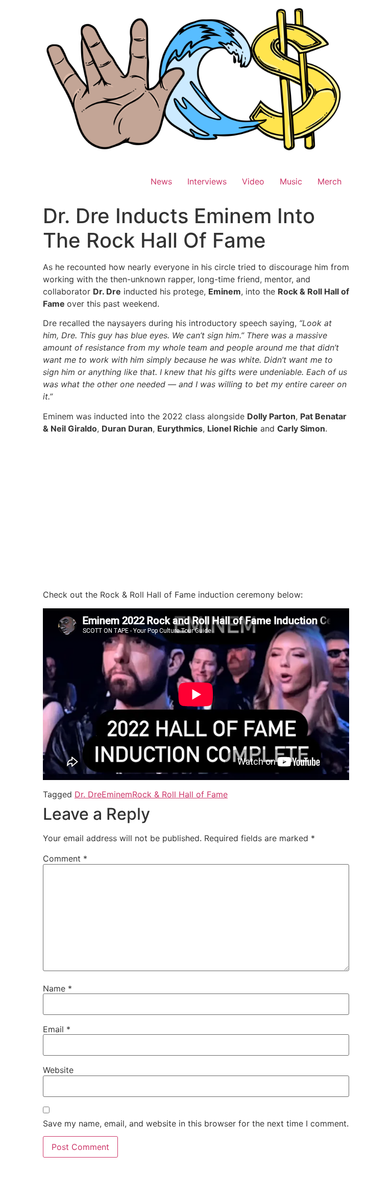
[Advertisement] (196, 513)
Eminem (117, 794)
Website (58, 1070)
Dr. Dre (88, 794)
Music (291, 181)
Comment (65, 858)
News (161, 181)
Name (57, 988)
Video (253, 181)
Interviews (207, 181)
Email (56, 1029)
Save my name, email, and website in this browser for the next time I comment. (196, 1123)
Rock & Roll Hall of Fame (180, 794)
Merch (329, 181)
